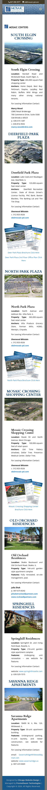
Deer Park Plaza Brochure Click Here (23, 252)
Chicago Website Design (28, 780)
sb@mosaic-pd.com (20, 217)
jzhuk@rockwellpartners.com (24, 594)
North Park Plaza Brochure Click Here (23, 380)
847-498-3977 (15, 2)
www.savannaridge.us (28, 761)
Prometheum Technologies (28, 783)
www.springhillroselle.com (30, 671)
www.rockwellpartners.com (23, 597)
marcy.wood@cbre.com (22, 127)
